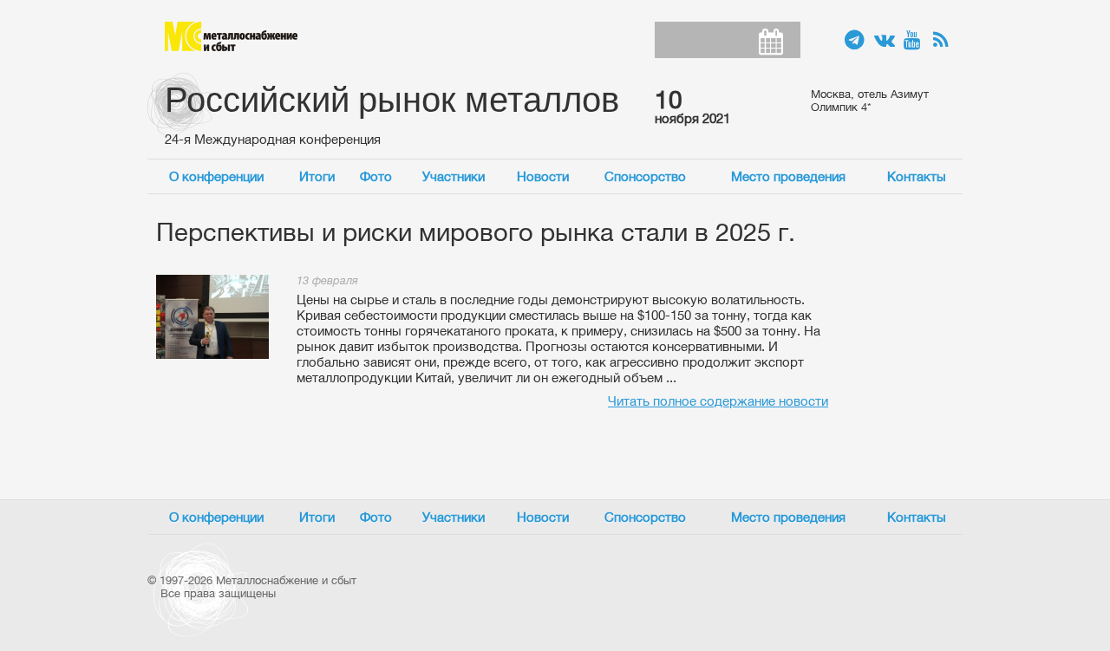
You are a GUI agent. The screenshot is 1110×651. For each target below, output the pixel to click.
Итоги (317, 176)
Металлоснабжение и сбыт (231, 36)
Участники (453, 176)
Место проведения (788, 176)
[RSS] (943, 40)
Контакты (916, 176)
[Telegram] (855, 40)
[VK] (884, 40)
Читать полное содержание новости (718, 401)
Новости (543, 176)
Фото (376, 176)
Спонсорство (645, 176)
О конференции (216, 176)
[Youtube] (914, 40)
